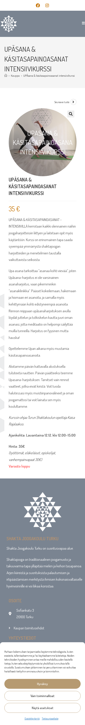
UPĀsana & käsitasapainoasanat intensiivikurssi (49, 75)
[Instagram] (47, 5)
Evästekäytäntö (32, 718)
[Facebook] (38, 5)
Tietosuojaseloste (50, 718)
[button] (70, 113)
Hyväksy (42, 684)
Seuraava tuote (61, 102)
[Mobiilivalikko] (82, 23)
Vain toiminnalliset (42, 696)
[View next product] (73, 102)
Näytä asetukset (42, 708)
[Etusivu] (5, 75)
